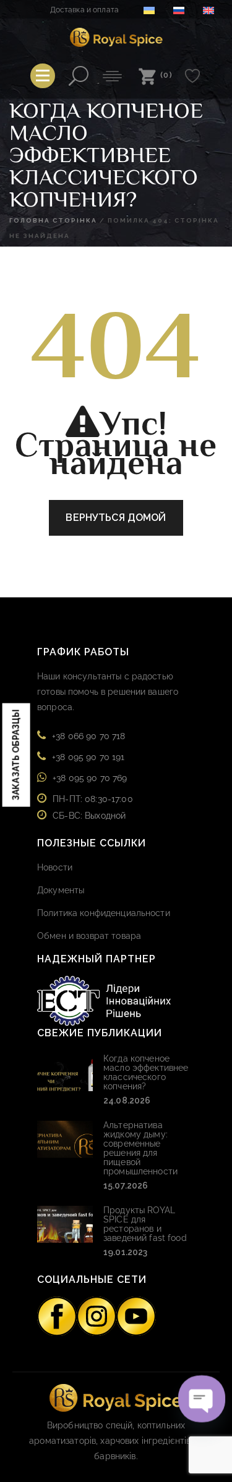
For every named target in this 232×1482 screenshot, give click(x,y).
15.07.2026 (125, 1185)
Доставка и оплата (84, 10)
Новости (54, 867)
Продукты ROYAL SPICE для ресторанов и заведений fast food (145, 1224)
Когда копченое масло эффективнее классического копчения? (145, 1072)
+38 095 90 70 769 (90, 778)
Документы (60, 890)
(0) (166, 75)
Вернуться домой (116, 517)
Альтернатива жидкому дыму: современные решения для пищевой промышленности (140, 1148)
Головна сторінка (53, 220)
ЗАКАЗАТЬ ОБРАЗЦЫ (16, 754)
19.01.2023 (125, 1252)
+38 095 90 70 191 (88, 757)
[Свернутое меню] (42, 75)
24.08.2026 (126, 1100)
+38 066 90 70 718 (88, 736)
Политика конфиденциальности (103, 913)
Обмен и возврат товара (89, 936)
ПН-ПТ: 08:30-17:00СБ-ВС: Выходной (93, 807)
